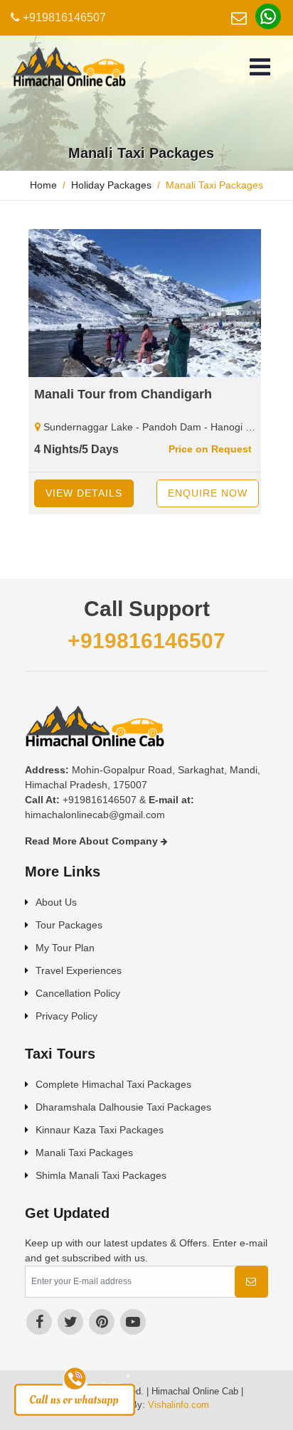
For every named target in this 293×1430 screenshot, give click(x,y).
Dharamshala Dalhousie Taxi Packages (123, 1107)
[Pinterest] (101, 1322)
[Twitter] (70, 1322)
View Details (84, 493)
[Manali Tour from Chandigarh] (146, 303)
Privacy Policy (66, 1016)
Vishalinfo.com (178, 1404)
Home (43, 185)
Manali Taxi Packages (84, 1152)
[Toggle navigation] (260, 66)
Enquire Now (207, 493)
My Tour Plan (65, 947)
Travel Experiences (79, 970)
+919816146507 (63, 17)
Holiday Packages (111, 185)
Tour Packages (69, 925)
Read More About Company (93, 841)
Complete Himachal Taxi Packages (113, 1084)
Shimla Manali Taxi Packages (101, 1175)
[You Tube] (133, 1322)
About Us (56, 902)
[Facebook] (39, 1322)
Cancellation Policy (78, 993)
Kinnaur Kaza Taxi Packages (100, 1129)
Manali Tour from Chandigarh (123, 394)
